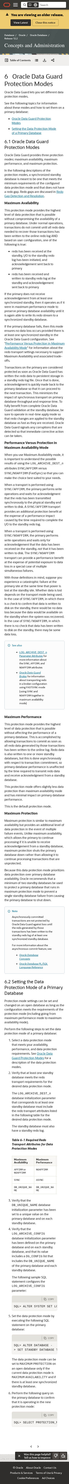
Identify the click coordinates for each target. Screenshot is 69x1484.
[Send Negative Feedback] (55, 1455)
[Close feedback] (19, 1455)
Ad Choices (48, 1478)
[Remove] (35, 5)
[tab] (27, 1299)
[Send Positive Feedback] (63, 1455)
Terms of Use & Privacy (49, 1472)
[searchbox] (52, 5)
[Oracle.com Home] (7, 5)
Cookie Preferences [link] (28, 1478)
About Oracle (33, 1467)
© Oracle (18, 1467)
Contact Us (50, 1467)
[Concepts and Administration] (36, 60)
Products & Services (21, 1472)
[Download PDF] (44, 60)
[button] (15, 5)
